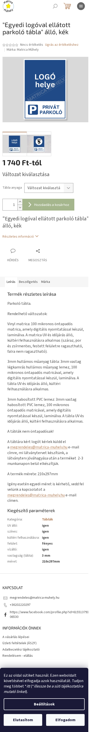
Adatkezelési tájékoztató (21, 649)
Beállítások (44, 704)
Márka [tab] (45, 281)
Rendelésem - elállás (17, 655)
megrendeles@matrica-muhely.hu (38, 447)
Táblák (47, 519)
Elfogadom (65, 720)
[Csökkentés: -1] (19, 207)
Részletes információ (18, 236)
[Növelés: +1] (19, 202)
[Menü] (81, 6)
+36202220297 (20, 604)
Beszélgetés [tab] (28, 281)
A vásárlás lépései (15, 637)
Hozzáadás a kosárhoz (51, 204)
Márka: (23, 49)
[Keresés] (55, 6)
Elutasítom (23, 720)
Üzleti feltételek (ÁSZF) (19, 643)
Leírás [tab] (11, 281)
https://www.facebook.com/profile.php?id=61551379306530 (49, 614)
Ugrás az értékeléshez (62, 45)
